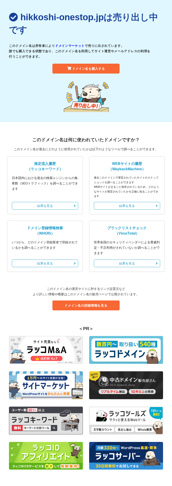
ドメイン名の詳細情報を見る (85, 305)
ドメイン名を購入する (88, 68)
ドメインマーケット (70, 45)
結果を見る (45, 206)
